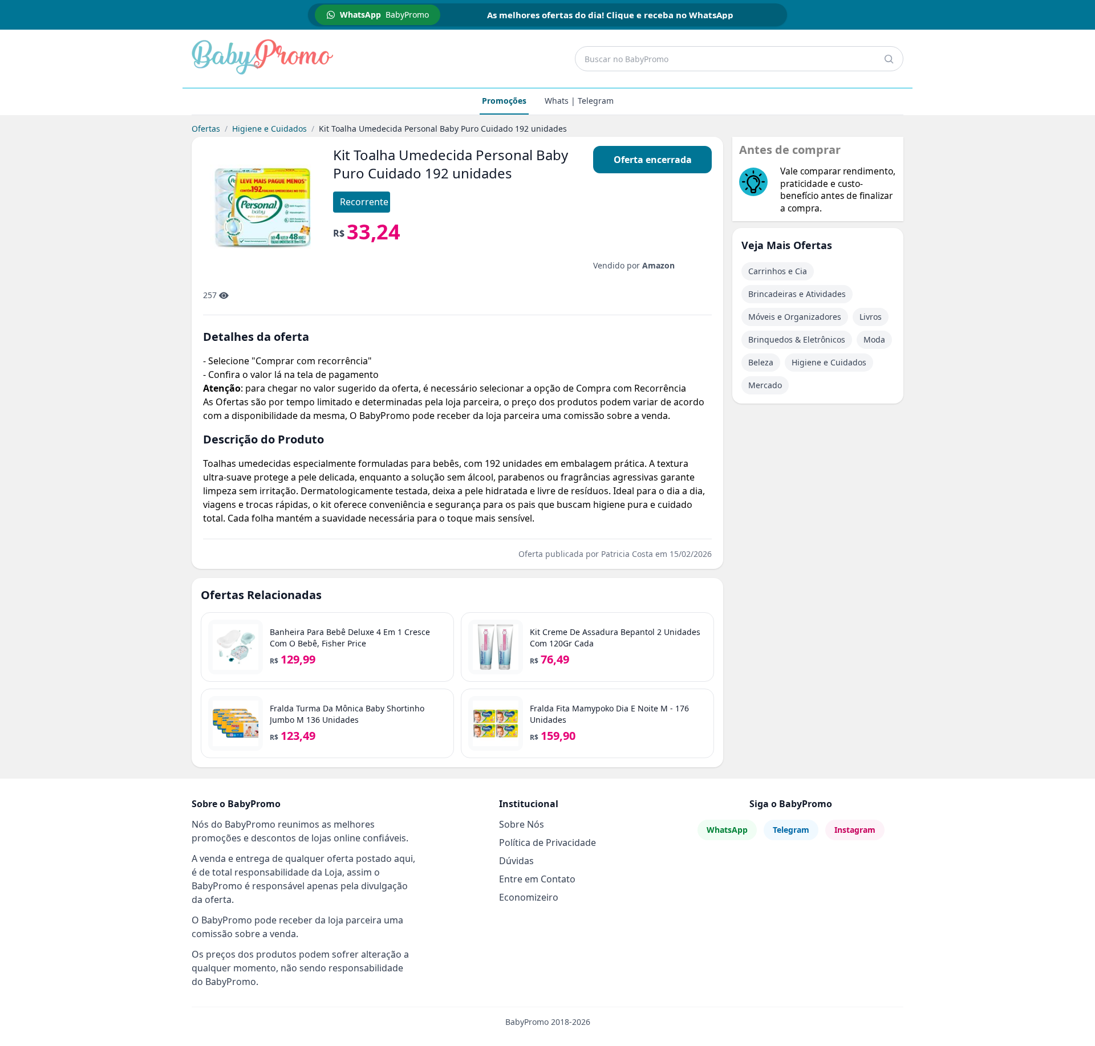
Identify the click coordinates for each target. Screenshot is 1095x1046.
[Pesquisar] (888, 58)
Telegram (791, 829)
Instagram (854, 829)
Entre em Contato (537, 879)
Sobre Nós (521, 824)
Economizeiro (528, 897)
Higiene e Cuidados (269, 128)
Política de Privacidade (547, 842)
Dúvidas (516, 860)
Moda (874, 339)
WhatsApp (727, 829)
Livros (870, 316)
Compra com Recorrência (631, 388)
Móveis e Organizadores (794, 316)
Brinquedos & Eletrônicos (796, 339)
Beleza (760, 362)
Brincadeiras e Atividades (797, 293)
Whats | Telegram (579, 100)
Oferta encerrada (653, 159)
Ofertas (206, 128)
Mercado (765, 385)
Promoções (504, 100)
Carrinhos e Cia (777, 271)
